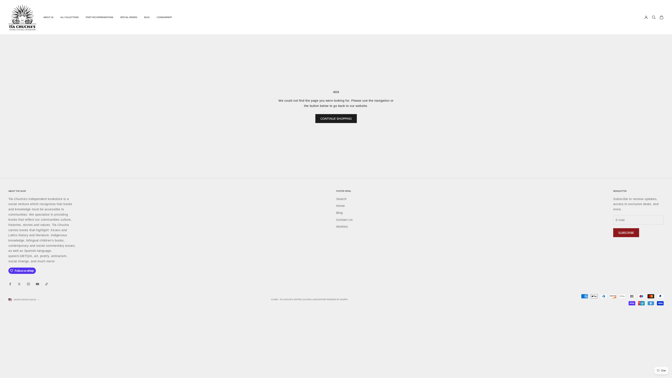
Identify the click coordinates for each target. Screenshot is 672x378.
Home (340, 206)
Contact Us (344, 220)
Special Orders (128, 17)
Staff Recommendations (99, 17)
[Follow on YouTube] (37, 284)
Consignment (164, 17)
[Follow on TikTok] (46, 284)
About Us (48, 17)
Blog (147, 17)
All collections (69, 17)
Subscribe (626, 232)
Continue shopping (336, 118)
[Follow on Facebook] (10, 284)
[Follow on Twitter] (19, 284)
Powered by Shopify (337, 299)
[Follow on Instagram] (28, 284)
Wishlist (342, 226)
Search (341, 199)
